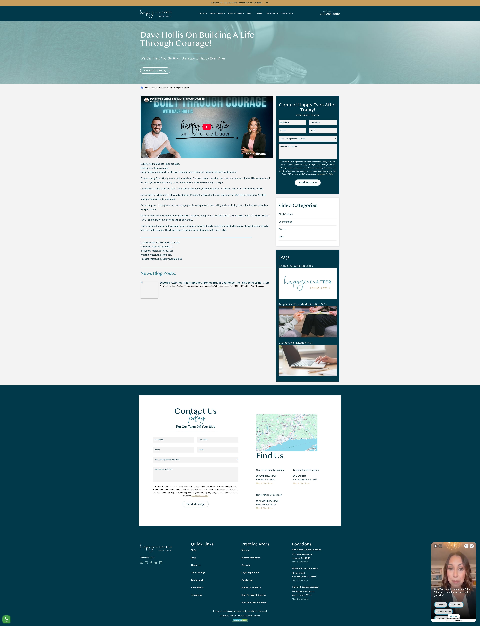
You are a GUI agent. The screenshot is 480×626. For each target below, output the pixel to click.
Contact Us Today (155, 70)
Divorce (282, 229)
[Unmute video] (436, 546)
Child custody (286, 214)
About (202, 13)
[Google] (142, 563)
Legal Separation (250, 573)
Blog (193, 558)
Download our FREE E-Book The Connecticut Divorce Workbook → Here (240, 3)
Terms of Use (235, 616)
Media (259, 13)
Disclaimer (224, 616)
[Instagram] (147, 563)
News (281, 237)
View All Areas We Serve (254, 602)
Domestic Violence (251, 587)
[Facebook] (152, 563)
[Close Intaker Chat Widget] (472, 546)
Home (141, 88)
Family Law (247, 580)
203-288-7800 (330, 14)
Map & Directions (264, 483)
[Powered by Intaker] (458, 621)
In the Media (197, 587)
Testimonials (197, 580)
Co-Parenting (285, 222)
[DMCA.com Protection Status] (240, 621)
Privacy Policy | (248, 616)
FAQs (249, 13)
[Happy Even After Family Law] (156, 13)
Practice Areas (216, 13)
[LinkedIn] (161, 563)
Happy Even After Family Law (239, 611)
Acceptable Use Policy (325, 174)
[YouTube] (156, 563)
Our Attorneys (198, 573)
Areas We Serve (235, 13)
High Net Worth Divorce (254, 595)
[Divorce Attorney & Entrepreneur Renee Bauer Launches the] (149, 290)
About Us (195, 565)
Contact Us (287, 13)
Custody (246, 565)
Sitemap (257, 616)
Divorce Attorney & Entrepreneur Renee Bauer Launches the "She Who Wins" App (214, 282)
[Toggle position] (466, 546)
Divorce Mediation (251, 558)
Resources (271, 13)
